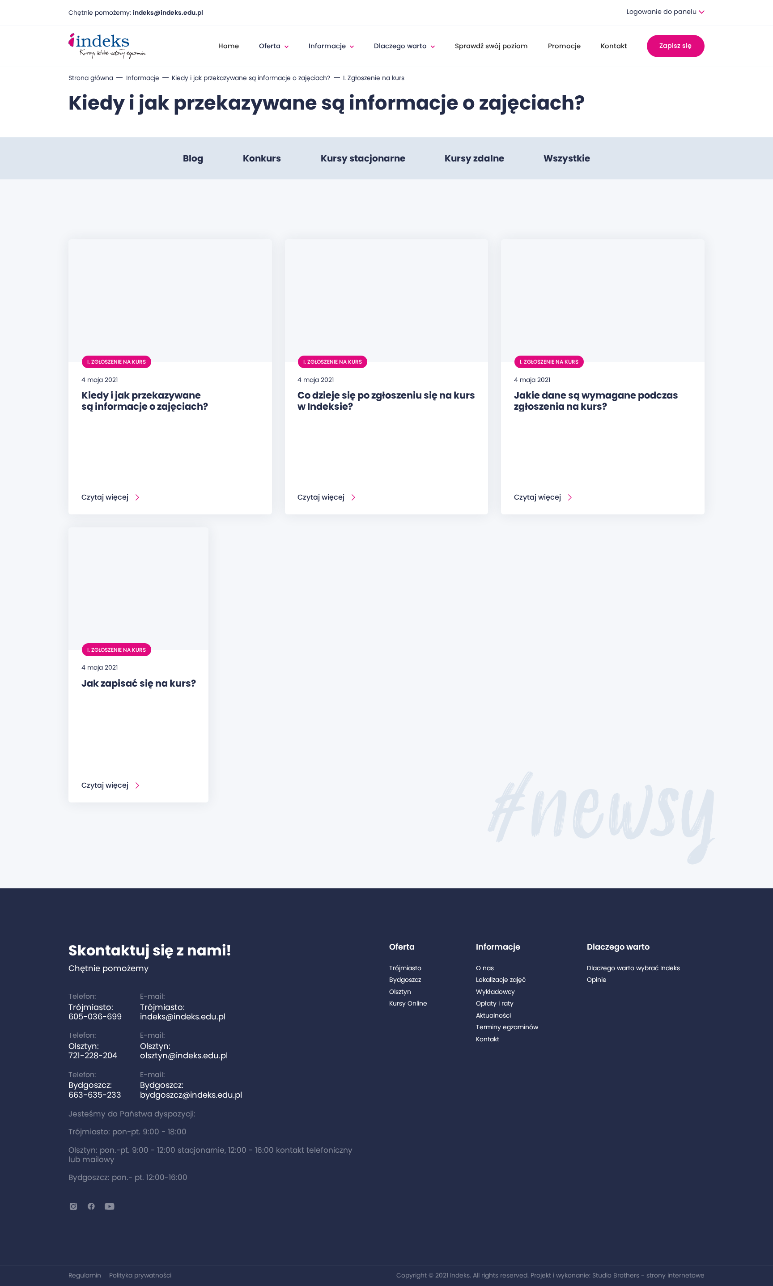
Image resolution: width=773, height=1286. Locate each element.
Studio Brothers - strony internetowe (648, 1275)
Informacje (142, 78)
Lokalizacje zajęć (501, 980)
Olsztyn (400, 992)
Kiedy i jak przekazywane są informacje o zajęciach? (251, 78)
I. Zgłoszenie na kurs (373, 78)
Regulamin (84, 1275)
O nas (485, 968)
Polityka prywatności (140, 1275)
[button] (666, 12)
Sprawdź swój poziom (491, 46)
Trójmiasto (405, 968)
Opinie (597, 980)
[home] (107, 46)
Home (228, 46)
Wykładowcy (495, 992)
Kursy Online (408, 1003)
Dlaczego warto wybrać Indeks (633, 968)
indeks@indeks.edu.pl (168, 12)
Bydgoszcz (405, 980)
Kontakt (614, 46)
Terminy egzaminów (507, 1027)
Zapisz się (675, 45)
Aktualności (493, 1015)
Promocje (564, 46)
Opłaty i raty (495, 1003)
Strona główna (90, 78)
